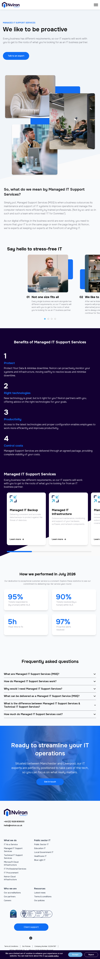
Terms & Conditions (11, 946)
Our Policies (26, 946)
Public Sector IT (41, 844)
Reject (91, 955)
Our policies (39, 900)
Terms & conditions (42, 896)
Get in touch (50, 781)
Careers (7, 900)
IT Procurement (11, 872)
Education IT (40, 848)
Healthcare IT (40, 856)
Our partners (9, 896)
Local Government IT (43, 852)
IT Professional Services (15, 869)
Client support (31, 927)
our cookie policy (52, 956)
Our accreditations (12, 892)
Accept (75, 955)
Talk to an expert (16, 56)
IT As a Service (11, 844)
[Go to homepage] (11, 5)
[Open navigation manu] (96, 5)
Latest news (39, 892)
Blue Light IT (39, 860)
